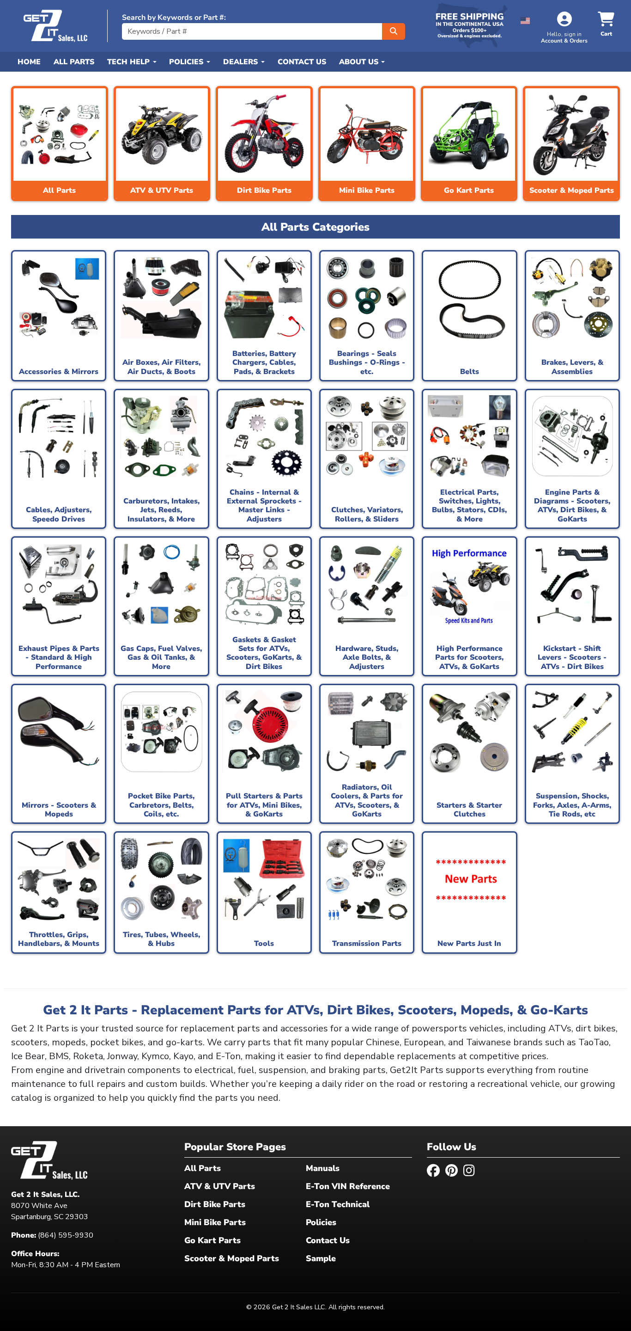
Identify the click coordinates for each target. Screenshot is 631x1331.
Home (29, 62)
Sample (321, 1258)
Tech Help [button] (129, 62)
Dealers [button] (241, 62)
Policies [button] (187, 62)
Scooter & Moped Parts (231, 1258)
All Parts (74, 62)
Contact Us (302, 62)
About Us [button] (360, 62)
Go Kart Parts (212, 1240)
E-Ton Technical (338, 1204)
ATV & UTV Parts (219, 1186)
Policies (321, 1222)
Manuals (323, 1168)
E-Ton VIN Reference (348, 1186)
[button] (525, 19)
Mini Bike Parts (215, 1222)
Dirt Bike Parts (214, 1204)
